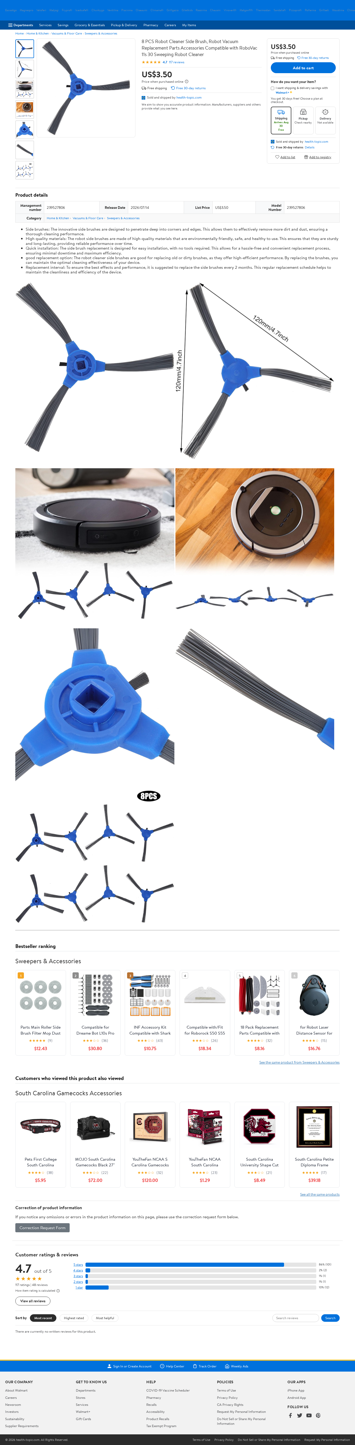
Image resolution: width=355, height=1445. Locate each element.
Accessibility (155, 1411)
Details (309, 147)
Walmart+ (83, 1411)
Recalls (151, 1404)
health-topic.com (189, 97)
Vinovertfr (230, 10)
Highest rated (74, 1318)
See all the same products (320, 1194)
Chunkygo (97, 10)
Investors (11, 1411)
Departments (23, 25)
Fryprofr (67, 10)
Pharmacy (150, 25)
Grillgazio (173, 10)
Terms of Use (226, 1390)
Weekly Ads (239, 1366)
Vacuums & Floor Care (66, 33)
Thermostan (263, 10)
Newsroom (13, 1404)
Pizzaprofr (295, 10)
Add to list (287, 157)
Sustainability (14, 1418)
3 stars (78, 1276)
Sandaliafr (280, 10)
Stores (80, 1397)
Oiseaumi (141, 10)
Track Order (207, 1366)
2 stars (78, 1282)
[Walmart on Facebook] (290, 1416)
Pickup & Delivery (124, 25)
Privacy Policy (227, 1397)
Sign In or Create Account (132, 1366)
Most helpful (105, 1318)
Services (45, 25)
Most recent (43, 1318)
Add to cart (303, 68)
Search (330, 1318)
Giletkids (187, 10)
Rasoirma (201, 10)
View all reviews (32, 1300)
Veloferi (41, 10)
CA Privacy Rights (230, 1404)
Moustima (338, 10)
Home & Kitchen (38, 33)
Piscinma (127, 10)
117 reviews (176, 62)
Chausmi (215, 10)
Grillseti (324, 10)
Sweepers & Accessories (101, 33)
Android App (296, 1397)
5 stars (78, 1265)
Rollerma (310, 10)
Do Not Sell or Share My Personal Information (269, 1440)
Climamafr (156, 10)
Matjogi (54, 10)
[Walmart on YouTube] (309, 1416)
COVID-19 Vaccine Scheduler (168, 1390)
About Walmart (16, 1390)
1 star (79, 1287)
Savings (63, 25)
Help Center (175, 1366)
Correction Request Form (42, 1227)
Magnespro (26, 10)
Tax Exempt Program (161, 1425)
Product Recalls (157, 1418)
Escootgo (11, 10)
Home (19, 33)
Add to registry (320, 157)
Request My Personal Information (241, 1411)
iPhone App (295, 1390)
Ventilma (112, 10)
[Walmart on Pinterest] (318, 1416)
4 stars (78, 1270)
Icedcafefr (81, 10)
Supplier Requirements (21, 1425)
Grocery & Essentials (90, 25)
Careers (170, 25)
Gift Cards (83, 1418)
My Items (189, 25)
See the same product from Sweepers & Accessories (299, 1062)
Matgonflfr (246, 10)
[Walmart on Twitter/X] (300, 1416)
